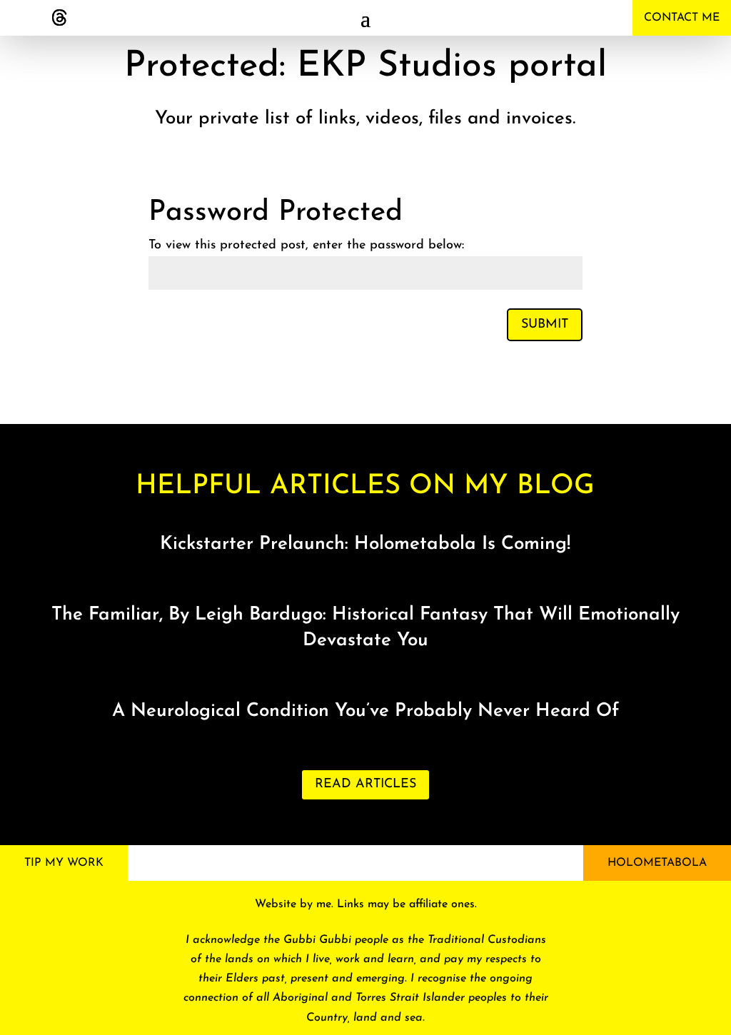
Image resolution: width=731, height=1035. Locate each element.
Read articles (365, 784)
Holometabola (657, 863)
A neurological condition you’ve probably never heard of (365, 711)
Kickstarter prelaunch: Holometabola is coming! (365, 544)
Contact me (682, 18)
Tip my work (64, 863)
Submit (544, 324)
